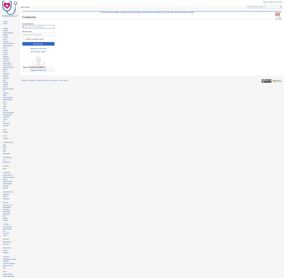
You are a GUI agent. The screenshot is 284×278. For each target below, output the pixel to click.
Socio (4, 106)
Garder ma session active (35, 39)
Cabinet (5, 220)
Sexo (4, 102)
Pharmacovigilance (9, 177)
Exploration (6, 153)
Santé (5, 95)
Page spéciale (25, 7)
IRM (4, 151)
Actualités (6, 261)
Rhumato (6, 93)
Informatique (7, 211)
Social (5, 104)
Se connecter (38, 44)
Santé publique (7, 99)
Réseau (5, 218)
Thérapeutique (7, 115)
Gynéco (5, 52)
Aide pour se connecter (38, 48)
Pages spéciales (8, 274)
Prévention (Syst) (8, 89)
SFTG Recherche (107, 12)
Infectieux (6, 61)
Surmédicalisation (8, 112)
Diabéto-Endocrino (8, 43)
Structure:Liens (7, 205)
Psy (4, 91)
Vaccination (6, 123)
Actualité (5, 28)
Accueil (5, 21)
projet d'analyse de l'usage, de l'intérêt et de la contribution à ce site (146, 12)
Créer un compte (268, 2)
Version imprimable (9, 276)
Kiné (4, 160)
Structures (6, 244)
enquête (191, 12)
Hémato (5, 54)
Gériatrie (5, 50)
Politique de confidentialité (28, 80)
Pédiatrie (5, 84)
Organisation (7, 207)
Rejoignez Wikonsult (38, 70)
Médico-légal (7, 63)
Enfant (5, 196)
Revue (5, 235)
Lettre (4, 168)
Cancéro (5, 37)
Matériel (5, 188)
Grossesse (6, 199)
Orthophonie (7, 162)
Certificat (5, 138)
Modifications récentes (10, 259)
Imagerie (5, 56)
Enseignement (7, 227)
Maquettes (6, 194)
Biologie (5, 35)
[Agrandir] (280, 17)
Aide (4, 268)
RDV (4, 216)
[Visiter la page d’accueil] (10, 9)
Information (6, 209)
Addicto (5, 30)
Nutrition (5, 76)
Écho (4, 145)
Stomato (5, 110)
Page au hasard (8, 265)
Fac (4, 231)
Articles (5, 250)
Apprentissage (7, 229)
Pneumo (5, 87)
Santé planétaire (8, 97)
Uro (4, 121)
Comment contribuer (9, 263)
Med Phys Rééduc (8, 67)
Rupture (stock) (7, 181)
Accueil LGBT (7, 65)
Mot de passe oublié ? (38, 52)
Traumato (6, 117)
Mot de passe (27, 31)
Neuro (5, 71)
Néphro (5, 69)
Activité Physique (8, 33)
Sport (4, 108)
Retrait (5, 179)
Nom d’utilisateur (28, 24)
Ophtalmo (6, 78)
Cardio (5, 39)
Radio (5, 147)
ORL (4, 80)
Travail (5, 119)
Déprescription (7, 175)
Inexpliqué (6, 59)
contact (5, 23)
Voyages (5, 125)
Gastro (5, 48)
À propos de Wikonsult (43, 80)
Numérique (6, 74)
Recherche (278, 19)
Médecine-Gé (7, 242)
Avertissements (54, 80)
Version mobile (63, 80)
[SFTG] (278, 14)
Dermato (5, 41)
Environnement (7, 46)
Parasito (5, 82)
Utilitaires (6, 252)
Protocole (6, 186)
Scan (4, 149)
